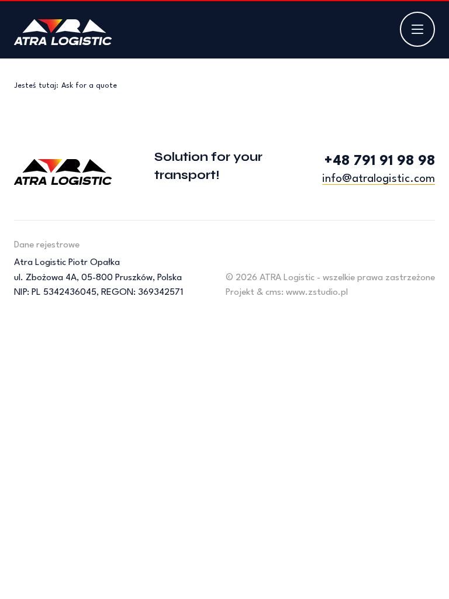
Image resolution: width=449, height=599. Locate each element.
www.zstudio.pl (317, 292)
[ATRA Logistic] (63, 32)
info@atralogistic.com (378, 179)
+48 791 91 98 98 (379, 161)
